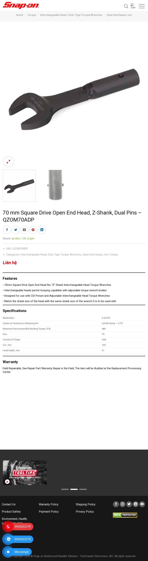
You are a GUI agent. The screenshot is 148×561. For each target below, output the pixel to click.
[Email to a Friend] (24, 230)
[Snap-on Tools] (21, 5)
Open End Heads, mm (119, 15)
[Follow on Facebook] (116, 504)
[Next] (138, 95)
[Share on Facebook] (7, 230)
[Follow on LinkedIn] (136, 504)
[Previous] (10, 95)
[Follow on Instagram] (123, 504)
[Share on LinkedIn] (42, 230)
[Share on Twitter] (16, 230)
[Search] (126, 6)
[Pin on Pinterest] (33, 230)
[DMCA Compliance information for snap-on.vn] (125, 515)
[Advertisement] (74, 413)
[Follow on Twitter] (129, 504)
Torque (31, 15)
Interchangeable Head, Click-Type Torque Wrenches (71, 15)
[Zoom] (8, 161)
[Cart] (133, 6)
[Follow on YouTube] (142, 504)
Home (19, 15)
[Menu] (141, 6)
